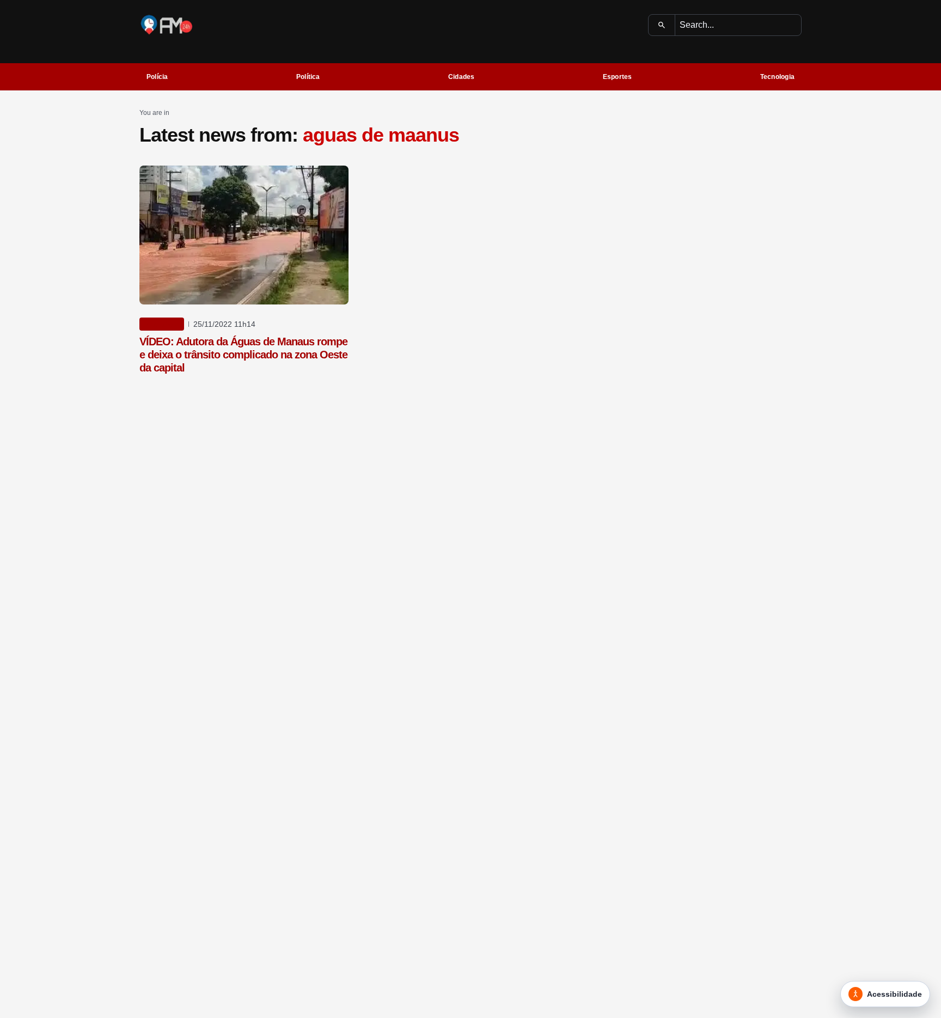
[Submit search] (662, 25)
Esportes (617, 77)
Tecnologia (777, 77)
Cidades (461, 77)
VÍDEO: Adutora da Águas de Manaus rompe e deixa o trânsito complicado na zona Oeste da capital (243, 355)
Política (308, 77)
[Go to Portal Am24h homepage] (166, 24)
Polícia (157, 77)
